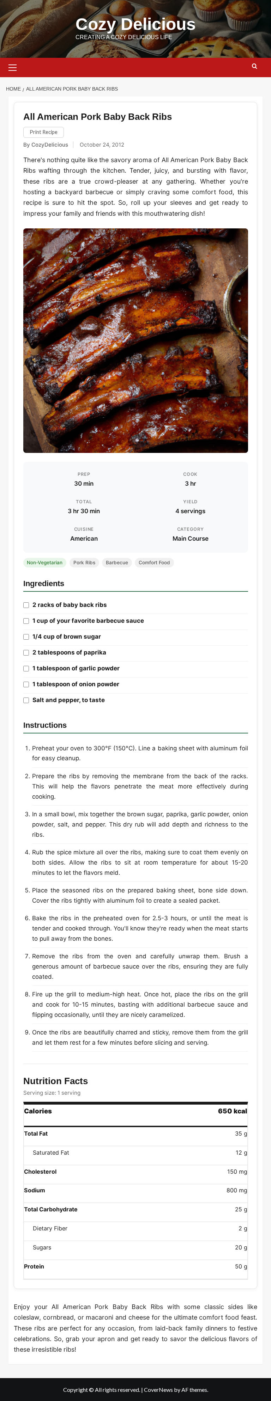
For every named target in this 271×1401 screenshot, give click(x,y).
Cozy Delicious (136, 24)
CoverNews (158, 1389)
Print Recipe (44, 132)
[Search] (254, 66)
